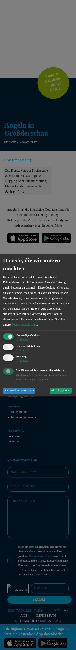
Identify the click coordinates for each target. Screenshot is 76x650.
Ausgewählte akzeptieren (19, 390)
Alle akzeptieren (60, 390)
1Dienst (22, 339)
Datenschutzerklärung (24, 324)
